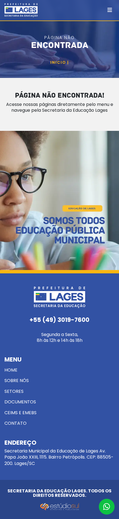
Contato (15, 423)
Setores (14, 391)
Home (10, 370)
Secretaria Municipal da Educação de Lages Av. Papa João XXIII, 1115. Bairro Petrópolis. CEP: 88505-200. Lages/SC (58, 453)
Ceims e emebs (20, 412)
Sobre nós (16, 380)
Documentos (20, 402)
